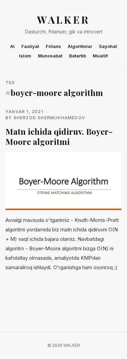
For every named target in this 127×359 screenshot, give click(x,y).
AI (12, 46)
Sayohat (108, 46)
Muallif (100, 55)
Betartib (77, 55)
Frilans (53, 46)
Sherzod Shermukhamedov (49, 117)
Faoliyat (30, 46)
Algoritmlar (80, 46)
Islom (25, 55)
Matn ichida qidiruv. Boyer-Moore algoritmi (58, 136)
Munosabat (50, 55)
